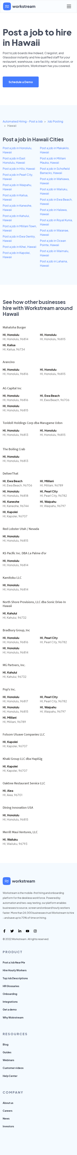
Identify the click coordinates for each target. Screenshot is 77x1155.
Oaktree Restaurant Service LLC (24, 783)
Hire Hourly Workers (15, 970)
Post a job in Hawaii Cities (33, 139)
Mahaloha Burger (14, 327)
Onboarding (10, 993)
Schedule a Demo (21, 82)
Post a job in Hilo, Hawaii (19, 168)
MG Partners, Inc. (14, 665)
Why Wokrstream (13, 1017)
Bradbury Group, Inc (16, 630)
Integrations (10, 1001)
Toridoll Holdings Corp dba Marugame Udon (32, 423)
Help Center (10, 1075)
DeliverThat (10, 473)
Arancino (9, 362)
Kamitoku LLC (12, 578)
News (6, 1118)
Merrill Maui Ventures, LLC (20, 832)
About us (8, 1102)
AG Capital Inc (12, 388)
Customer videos (13, 1067)
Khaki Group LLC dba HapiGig (22, 759)
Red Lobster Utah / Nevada (21, 529)
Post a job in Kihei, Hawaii (19, 247)
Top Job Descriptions (15, 978)
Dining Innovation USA (18, 807)
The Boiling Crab (14, 449)
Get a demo (10, 1009)
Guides (7, 1052)
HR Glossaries (11, 986)
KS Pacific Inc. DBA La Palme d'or (24, 553)
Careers (7, 1110)
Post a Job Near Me (14, 962)
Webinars (8, 1060)
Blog (5, 1044)
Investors (8, 1126)
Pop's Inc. (9, 689)
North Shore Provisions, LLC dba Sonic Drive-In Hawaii (34, 604)
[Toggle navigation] (69, 6)
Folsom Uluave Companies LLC (24, 734)
